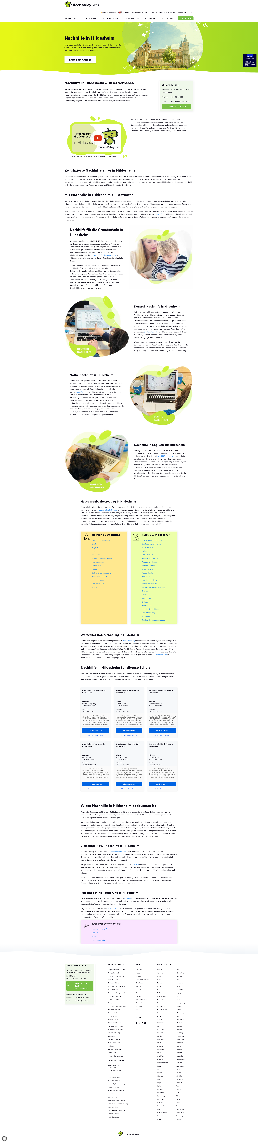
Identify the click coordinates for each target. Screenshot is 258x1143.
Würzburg (179, 1116)
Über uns (139, 986)
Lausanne (179, 990)
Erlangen (160, 1046)
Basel (159, 980)
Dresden (160, 1033)
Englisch (95, 547)
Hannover (160, 1093)
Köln (177, 980)
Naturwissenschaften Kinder (117, 1006)
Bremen (160, 1013)
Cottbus (159, 1019)
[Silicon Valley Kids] (81, 4)
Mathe (94, 551)
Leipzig (178, 993)
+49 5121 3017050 (155, 765)
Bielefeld (160, 993)
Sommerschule (98, 584)
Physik (144, 594)
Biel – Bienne (161, 996)
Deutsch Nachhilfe (151, 332)
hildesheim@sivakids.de (175, 101)
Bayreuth (160, 983)
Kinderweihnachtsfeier (101, 929)
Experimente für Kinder (116, 1026)
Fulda (159, 1066)
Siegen (178, 1073)
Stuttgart (179, 1083)
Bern (158, 990)
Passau (178, 1046)
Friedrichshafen (162, 1063)
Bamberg (160, 976)
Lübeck (178, 999)
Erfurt (159, 1043)
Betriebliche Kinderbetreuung (153, 620)
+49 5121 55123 (88, 711)
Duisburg (160, 1036)
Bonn (159, 1003)
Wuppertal (180, 1112)
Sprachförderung (148, 613)
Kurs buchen (140, 983)
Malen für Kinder (114, 1043)
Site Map (139, 1006)
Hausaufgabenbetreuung (108, 510)
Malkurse (111, 1046)
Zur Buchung (186, 18)
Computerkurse (148, 555)
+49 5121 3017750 (122, 765)
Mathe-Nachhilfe (114, 1087)
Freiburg (160, 1059)
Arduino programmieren (116, 986)
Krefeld (178, 986)
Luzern (178, 1009)
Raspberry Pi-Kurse (149, 562)
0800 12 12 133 (172, 97)
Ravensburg (180, 1056)
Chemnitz (160, 1016)
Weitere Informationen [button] (95, 735)
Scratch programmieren (151, 544)
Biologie (145, 602)
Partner (138, 996)
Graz (158, 1079)
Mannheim (180, 1019)
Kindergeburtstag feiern (116, 1056)
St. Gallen (179, 1076)
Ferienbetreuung (98, 580)
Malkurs (95, 587)
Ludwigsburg (180, 1003)
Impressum (139, 1013)
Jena (158, 1109)
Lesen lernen (112, 1074)
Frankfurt (160, 1056)
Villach (178, 1096)
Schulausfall (158, 214)
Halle (159, 1086)
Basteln (95, 933)
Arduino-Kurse (147, 569)
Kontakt (138, 976)
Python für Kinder (114, 973)
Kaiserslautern (162, 1112)
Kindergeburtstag (109, 12)
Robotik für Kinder (114, 999)
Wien (178, 1103)
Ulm (177, 1093)
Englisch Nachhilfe (114, 1077)
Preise (138, 973)
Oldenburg (180, 1036)
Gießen (159, 1073)
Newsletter (182, 12)
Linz (177, 996)
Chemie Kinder (113, 1013)
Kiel (177, 970)
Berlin (159, 986)
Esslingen (160, 1049)
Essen (159, 1053)
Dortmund (160, 1029)
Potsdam (179, 1053)
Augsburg (160, 973)
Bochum (160, 999)
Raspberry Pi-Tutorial (150, 558)
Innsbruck (160, 1106)
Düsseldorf (161, 1039)
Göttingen (160, 1076)
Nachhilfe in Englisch (166, 456)
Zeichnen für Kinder (115, 1049)
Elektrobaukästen (114, 983)
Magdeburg (180, 1013)
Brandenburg (161, 1006)
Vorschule (146, 616)
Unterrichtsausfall (142, 999)
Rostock (179, 1063)
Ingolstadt (160, 1103)
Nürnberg (179, 1033)
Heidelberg (161, 1096)
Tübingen (179, 1089)
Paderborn (180, 1043)
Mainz (178, 1016)
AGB (137, 1009)
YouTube (125, 12)
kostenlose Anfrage (80, 60)
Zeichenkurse (112, 1053)
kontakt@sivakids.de (78, 1001)
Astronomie (146, 598)
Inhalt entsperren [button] (96, 730)
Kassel (159, 1119)
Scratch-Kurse (147, 547)
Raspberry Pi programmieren (118, 993)
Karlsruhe (160, 1116)
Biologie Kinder (113, 1019)
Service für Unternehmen (116, 1100)
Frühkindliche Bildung (150, 609)
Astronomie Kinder (114, 1023)
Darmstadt (160, 1023)
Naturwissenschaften (150, 584)
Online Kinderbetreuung (101, 573)
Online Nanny (113, 1097)
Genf (158, 1069)
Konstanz (179, 983)
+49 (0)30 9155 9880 (77, 998)
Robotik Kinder (147, 573)
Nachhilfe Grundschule (101, 540)
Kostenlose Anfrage (142, 980)
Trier (178, 1086)
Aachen (159, 970)
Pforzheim (179, 1049)
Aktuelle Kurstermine (139, 12)
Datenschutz (140, 1003)
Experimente (147, 605)
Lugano (178, 1006)
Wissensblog (170, 12)
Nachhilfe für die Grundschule (104, 255)
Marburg (179, 1023)
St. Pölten (179, 1079)
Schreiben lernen (114, 1080)
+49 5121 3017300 (122, 711)
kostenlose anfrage (176, 107)
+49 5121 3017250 (155, 711)
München (179, 1026)
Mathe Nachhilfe (82, 392)
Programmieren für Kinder (152, 540)
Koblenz (179, 976)
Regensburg (180, 1059)
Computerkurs (113, 1003)
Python (144, 551)
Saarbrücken (180, 1066)
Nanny (94, 569)
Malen (94, 936)
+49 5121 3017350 (89, 765)
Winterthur (180, 1109)
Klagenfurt (180, 973)
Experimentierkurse (150, 580)
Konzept (138, 990)
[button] (4, 1138)
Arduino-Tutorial (148, 565)
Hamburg (160, 1089)
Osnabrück (180, 1039)
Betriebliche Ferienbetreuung (153, 587)
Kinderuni (96, 555)
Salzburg (179, 1069)
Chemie (145, 591)
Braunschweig (162, 1009)
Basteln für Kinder (114, 1039)
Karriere (138, 993)
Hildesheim (161, 1099)
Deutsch (95, 544)
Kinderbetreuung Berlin (101, 576)
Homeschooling (98, 562)
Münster (179, 1029)
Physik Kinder (112, 1016)
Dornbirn (160, 1026)
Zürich (178, 1119)
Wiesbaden (180, 1106)
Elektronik (146, 576)
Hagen (159, 1083)
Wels (178, 1099)
